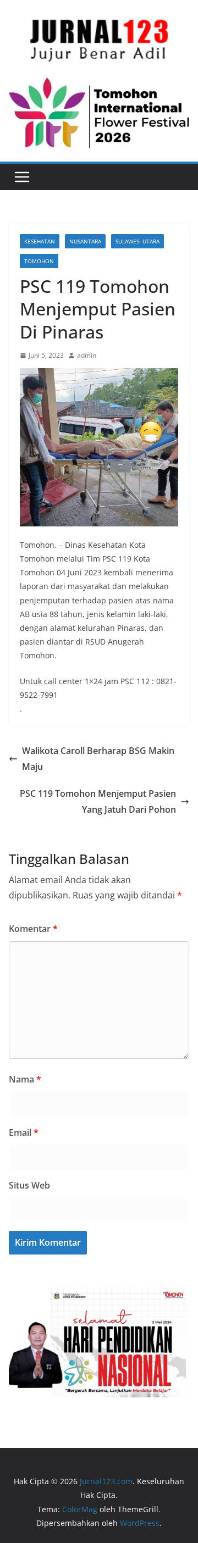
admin (86, 355)
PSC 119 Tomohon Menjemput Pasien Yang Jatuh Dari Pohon (98, 801)
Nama (25, 1079)
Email (23, 1132)
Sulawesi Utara (138, 241)
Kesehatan (39, 241)
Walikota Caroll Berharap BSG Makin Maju (98, 759)
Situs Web (29, 1185)
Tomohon (39, 261)
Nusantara (85, 241)
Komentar (33, 929)
